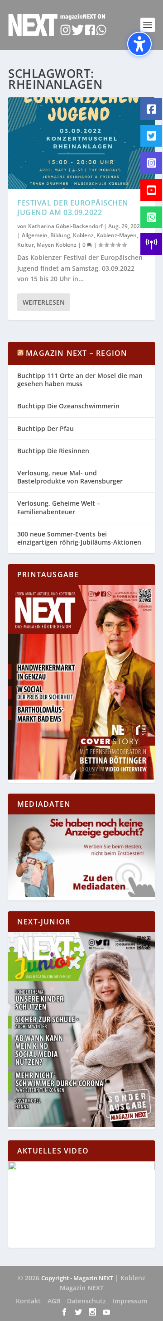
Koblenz (83, 235)
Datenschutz (86, 1301)
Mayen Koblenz (57, 245)
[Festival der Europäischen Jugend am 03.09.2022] (81, 143)
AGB (54, 1301)
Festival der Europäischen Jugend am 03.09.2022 (73, 207)
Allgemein (35, 235)
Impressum (130, 1301)
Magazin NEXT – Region (76, 353)
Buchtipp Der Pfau (45, 428)
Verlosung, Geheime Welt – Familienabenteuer (58, 507)
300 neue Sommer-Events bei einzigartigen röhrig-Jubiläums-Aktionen (79, 538)
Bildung (60, 235)
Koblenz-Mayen (116, 235)
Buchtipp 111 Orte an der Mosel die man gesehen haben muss (80, 379)
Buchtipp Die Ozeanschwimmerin (68, 406)
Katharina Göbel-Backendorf (65, 226)
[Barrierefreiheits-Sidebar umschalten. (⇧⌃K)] (139, 44)
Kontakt (28, 1301)
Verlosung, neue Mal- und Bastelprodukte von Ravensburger (70, 477)
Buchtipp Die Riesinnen (53, 450)
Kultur (25, 245)
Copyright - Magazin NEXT (77, 1278)
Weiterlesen (44, 302)
